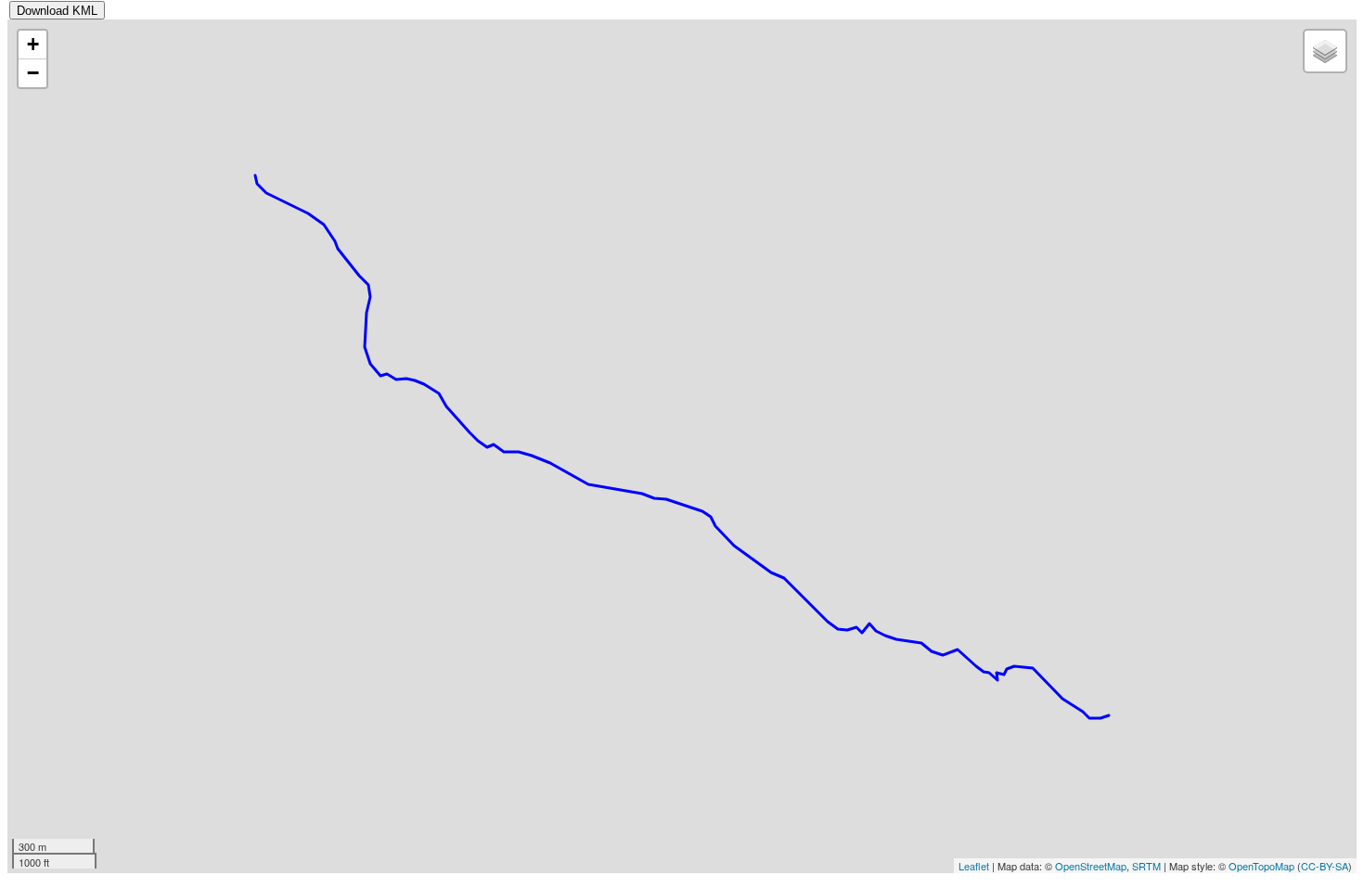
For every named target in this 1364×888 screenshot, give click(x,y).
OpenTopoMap (1261, 865)
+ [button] (33, 44)
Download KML (57, 11)
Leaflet (974, 865)
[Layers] (1325, 51)
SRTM (1146, 865)
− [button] (33, 72)
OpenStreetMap (1090, 865)
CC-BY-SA (1324, 865)
